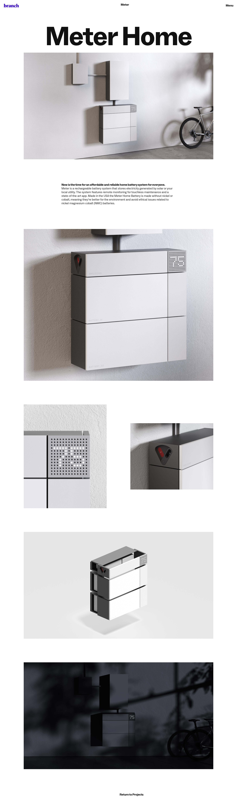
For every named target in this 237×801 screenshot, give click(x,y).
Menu (229, 6)
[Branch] (11, 5)
